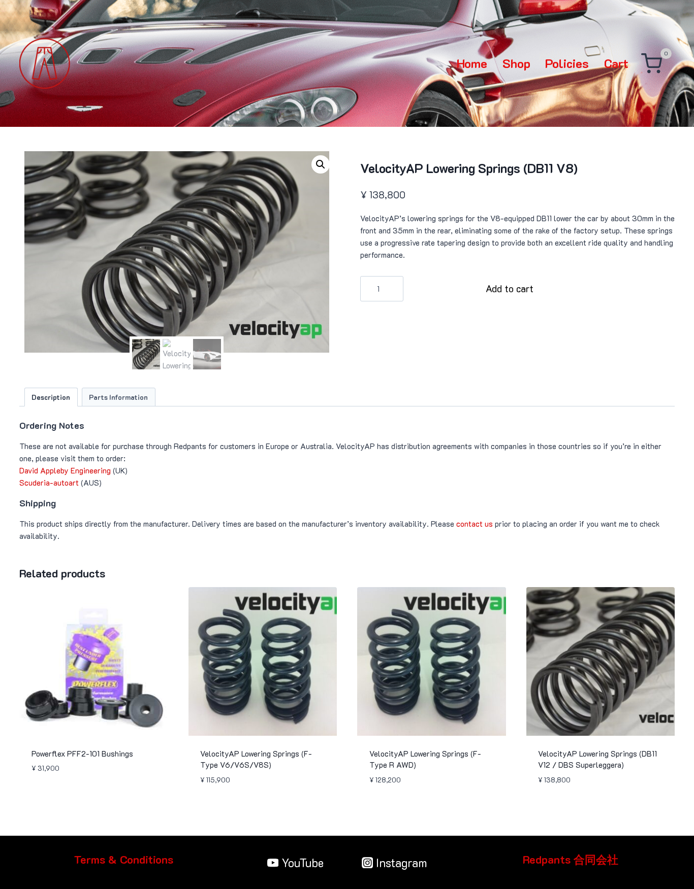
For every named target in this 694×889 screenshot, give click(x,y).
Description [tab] (50, 397)
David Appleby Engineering (65, 470)
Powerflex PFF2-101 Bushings (82, 753)
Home (472, 63)
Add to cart (509, 288)
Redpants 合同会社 (570, 859)
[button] (320, 164)
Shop (516, 63)
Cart (616, 63)
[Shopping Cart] (651, 63)
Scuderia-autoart (49, 482)
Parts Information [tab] (118, 397)
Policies (567, 63)
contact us (474, 524)
